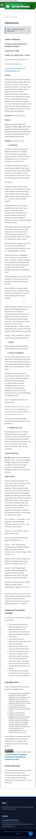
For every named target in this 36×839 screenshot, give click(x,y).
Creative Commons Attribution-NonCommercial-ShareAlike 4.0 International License (16, 756)
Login (9, 29)
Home (6, 17)
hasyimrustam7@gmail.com (14, 822)
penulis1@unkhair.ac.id (17, 68)
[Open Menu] (2, 5)
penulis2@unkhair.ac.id (12, 71)
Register (15, 29)
